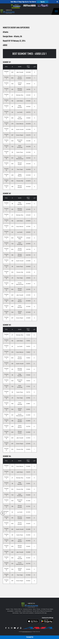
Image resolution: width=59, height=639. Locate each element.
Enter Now (29, 334)
